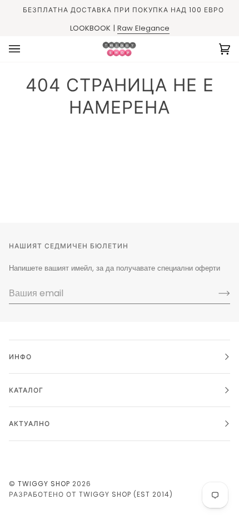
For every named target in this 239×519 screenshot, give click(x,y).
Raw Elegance (143, 28)
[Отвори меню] (25, 49)
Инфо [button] (20, 356)
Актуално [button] (29, 423)
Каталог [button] (26, 390)
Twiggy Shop (44, 483)
